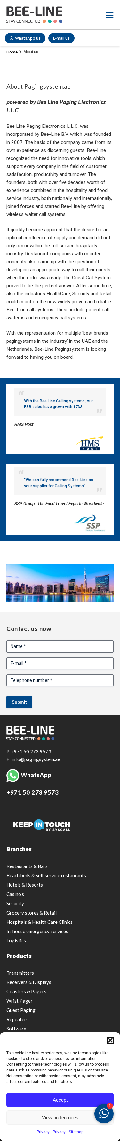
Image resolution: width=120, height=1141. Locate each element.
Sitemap (76, 1132)
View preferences (60, 1117)
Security (15, 903)
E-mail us (61, 38)
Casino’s (15, 894)
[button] (110, 1040)
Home (12, 52)
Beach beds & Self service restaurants (46, 875)
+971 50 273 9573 (32, 792)
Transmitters (20, 973)
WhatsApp (36, 774)
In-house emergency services (37, 931)
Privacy (43, 1132)
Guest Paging (21, 1010)
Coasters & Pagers (26, 991)
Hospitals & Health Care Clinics (39, 922)
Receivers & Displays (28, 982)
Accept (60, 1100)
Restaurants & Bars (27, 866)
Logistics (16, 940)
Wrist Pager (19, 1001)
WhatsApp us (28, 38)
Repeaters (17, 1019)
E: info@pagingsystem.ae (33, 759)
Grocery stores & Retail (31, 912)
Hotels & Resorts (24, 885)
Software (16, 1028)
